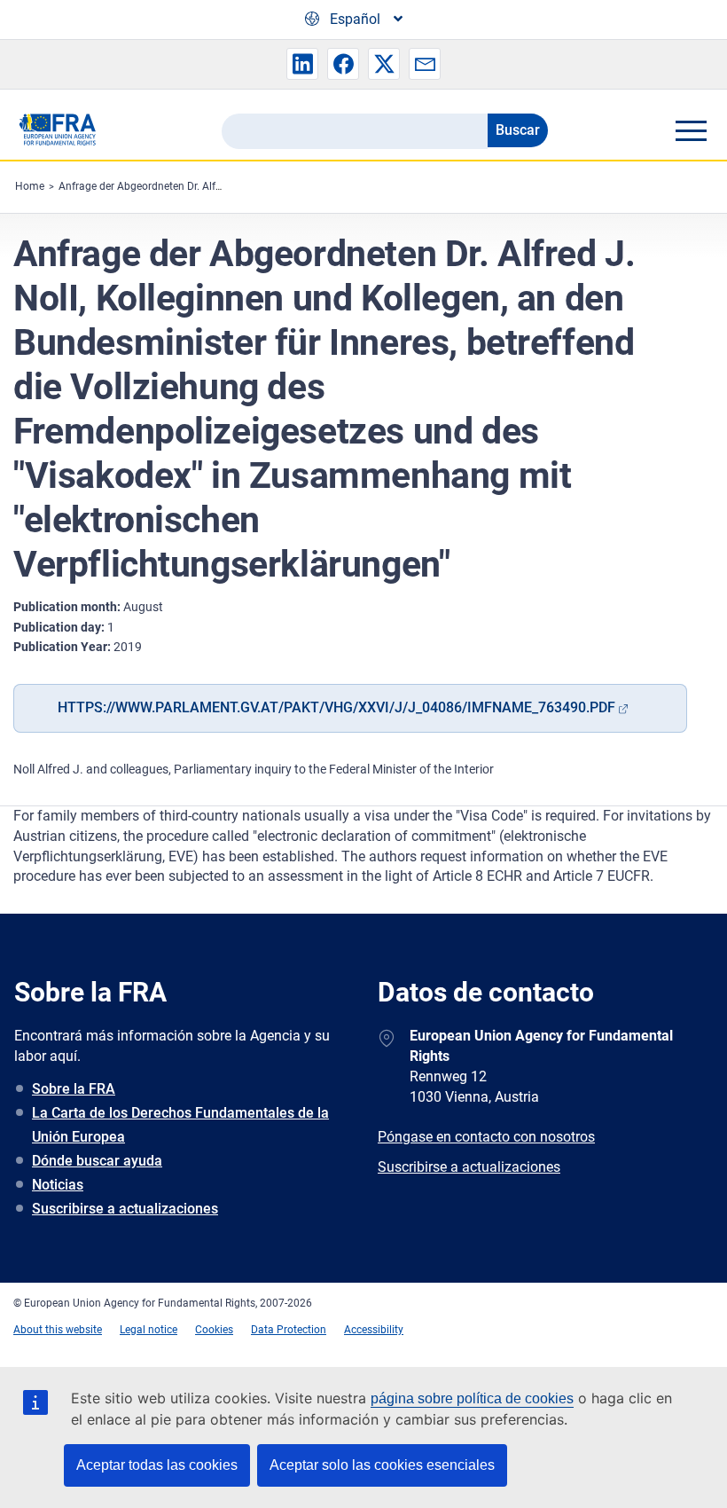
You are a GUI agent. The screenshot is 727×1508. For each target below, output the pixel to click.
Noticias (57, 1184)
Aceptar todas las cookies (157, 1465)
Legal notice (148, 1329)
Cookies (214, 1329)
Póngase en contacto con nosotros (486, 1136)
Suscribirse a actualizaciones (125, 1208)
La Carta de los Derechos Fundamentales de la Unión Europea (180, 1124)
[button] (302, 64)
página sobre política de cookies (472, 1398)
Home (29, 186)
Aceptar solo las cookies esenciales (382, 1465)
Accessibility (373, 1329)
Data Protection (288, 1329)
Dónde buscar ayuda (97, 1160)
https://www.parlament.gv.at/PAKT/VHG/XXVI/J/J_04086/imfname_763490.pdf (336, 707)
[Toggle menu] (690, 130)
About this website (57, 1329)
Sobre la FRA (73, 1088)
